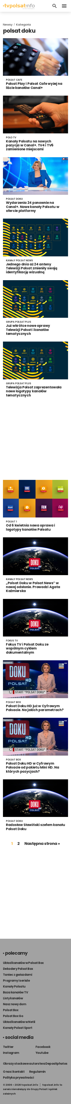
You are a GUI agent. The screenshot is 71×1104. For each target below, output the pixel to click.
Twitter (8, 1047)
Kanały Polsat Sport (17, 1028)
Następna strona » (42, 843)
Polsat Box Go (13, 1016)
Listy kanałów (13, 998)
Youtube (42, 1053)
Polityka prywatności (18, 1077)
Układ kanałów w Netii (19, 1022)
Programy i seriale (16, 980)
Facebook (43, 1047)
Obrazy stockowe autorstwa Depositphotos (35, 1064)
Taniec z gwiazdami (17, 975)
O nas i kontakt (13, 1072)
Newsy (7, 24)
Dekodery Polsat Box (18, 969)
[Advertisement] (35, 438)
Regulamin (37, 1072)
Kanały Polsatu (14, 986)
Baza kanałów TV (15, 992)
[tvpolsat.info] (19, 8)
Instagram (11, 1053)
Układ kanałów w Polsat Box (23, 963)
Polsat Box (10, 1010)
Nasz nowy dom (14, 1004)
